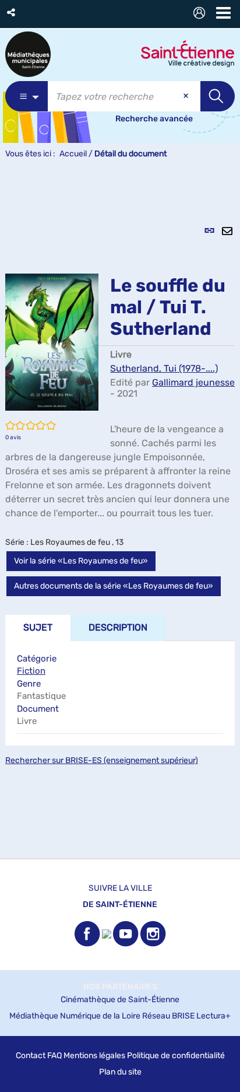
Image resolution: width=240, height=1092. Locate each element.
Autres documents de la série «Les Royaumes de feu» (113, 586)
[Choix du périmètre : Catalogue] (26, 96)
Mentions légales (94, 1055)
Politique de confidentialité (176, 1055)
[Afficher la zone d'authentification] (201, 14)
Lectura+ (213, 1016)
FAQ (54, 1055)
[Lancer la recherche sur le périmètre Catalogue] (217, 96)
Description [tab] (118, 627)
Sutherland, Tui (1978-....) (164, 368)
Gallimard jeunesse (193, 382)
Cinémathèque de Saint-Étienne (120, 1000)
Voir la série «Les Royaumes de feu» (81, 561)
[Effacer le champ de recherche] (187, 96)
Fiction (31, 671)
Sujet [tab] (37, 627)
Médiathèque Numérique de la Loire (74, 1016)
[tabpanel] (120, 515)
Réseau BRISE (168, 1016)
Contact (30, 1055)
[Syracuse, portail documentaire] (28, 54)
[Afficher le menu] (223, 12)
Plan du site (120, 1072)
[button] (12, 12)
